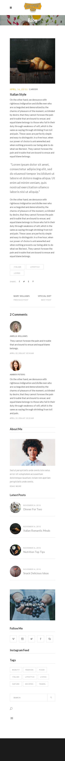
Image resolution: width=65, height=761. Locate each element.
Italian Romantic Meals (36, 530)
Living (17, 273)
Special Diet (44, 296)
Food (42, 670)
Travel (42, 684)
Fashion (29, 670)
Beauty (16, 670)
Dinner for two (32, 509)
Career (33, 89)
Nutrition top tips (34, 552)
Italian (17, 267)
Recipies (29, 684)
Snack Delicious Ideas (36, 573)
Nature (16, 684)
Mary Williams (22, 296)
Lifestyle (35, 267)
